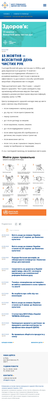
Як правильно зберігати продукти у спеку (28, 335)
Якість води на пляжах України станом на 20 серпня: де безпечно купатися (28, 248)
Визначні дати (36, 342)
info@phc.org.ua (9, 380)
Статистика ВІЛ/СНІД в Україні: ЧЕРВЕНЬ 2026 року (26, 315)
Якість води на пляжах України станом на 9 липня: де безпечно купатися (27, 305)
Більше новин (7, 342)
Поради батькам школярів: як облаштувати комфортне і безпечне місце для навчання (29, 260)
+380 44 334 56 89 (9, 378)
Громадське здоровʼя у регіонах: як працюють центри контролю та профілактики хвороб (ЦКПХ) (28, 325)
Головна (6, 14)
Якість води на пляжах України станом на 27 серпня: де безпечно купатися (28, 237)
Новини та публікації (21, 14)
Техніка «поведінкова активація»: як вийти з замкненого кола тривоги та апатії (29, 284)
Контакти (8, 375)
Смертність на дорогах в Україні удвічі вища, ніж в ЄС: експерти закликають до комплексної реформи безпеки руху (27, 272)
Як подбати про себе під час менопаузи (25, 295)
